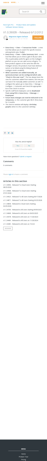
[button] (43, 2)
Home (23, 454)
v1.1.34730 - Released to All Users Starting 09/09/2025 (22, 210)
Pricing (23, 460)
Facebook (5, 133)
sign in (10, 174)
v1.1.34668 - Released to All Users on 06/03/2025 (20, 213)
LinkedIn (12, 133)
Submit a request (26, 156)
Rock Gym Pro (8, 25)
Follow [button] (38, 38)
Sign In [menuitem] (6, 2)
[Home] (4, 12)
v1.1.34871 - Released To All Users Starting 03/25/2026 (22, 200)
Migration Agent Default (18, 37)
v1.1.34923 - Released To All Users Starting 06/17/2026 (22, 197)
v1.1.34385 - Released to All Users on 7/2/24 (19, 224)
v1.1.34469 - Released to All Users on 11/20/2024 (20, 220)
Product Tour (23, 457)
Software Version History (14, 27)
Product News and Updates (26, 25)
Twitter (8, 133)
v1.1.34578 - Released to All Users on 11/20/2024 (20, 217)
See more (8, 228)
